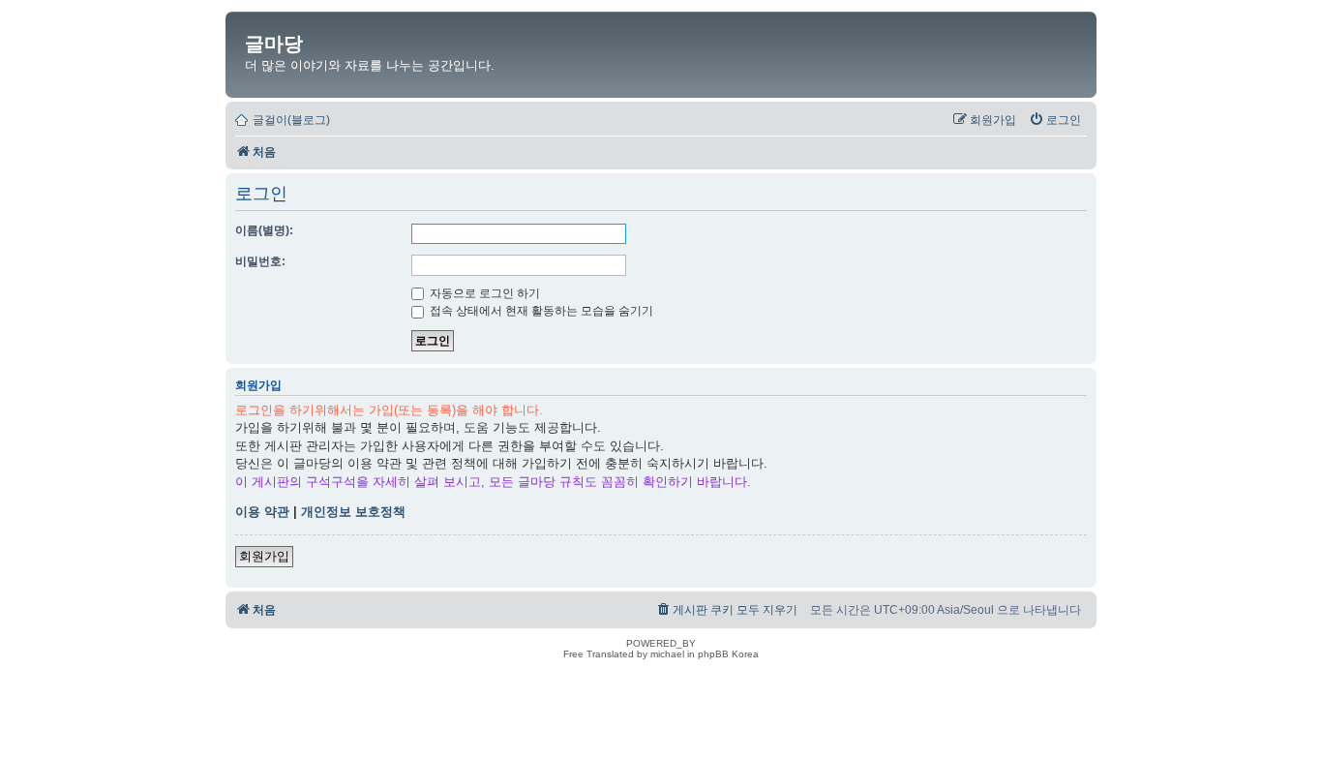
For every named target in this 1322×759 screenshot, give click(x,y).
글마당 (274, 43)
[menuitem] (1055, 120)
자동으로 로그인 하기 (483, 293)
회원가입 (264, 556)
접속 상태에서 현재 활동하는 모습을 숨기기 (540, 311)
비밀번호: (260, 261)
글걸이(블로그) (291, 120)
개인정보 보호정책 (353, 511)
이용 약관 (262, 511)
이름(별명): (264, 230)
